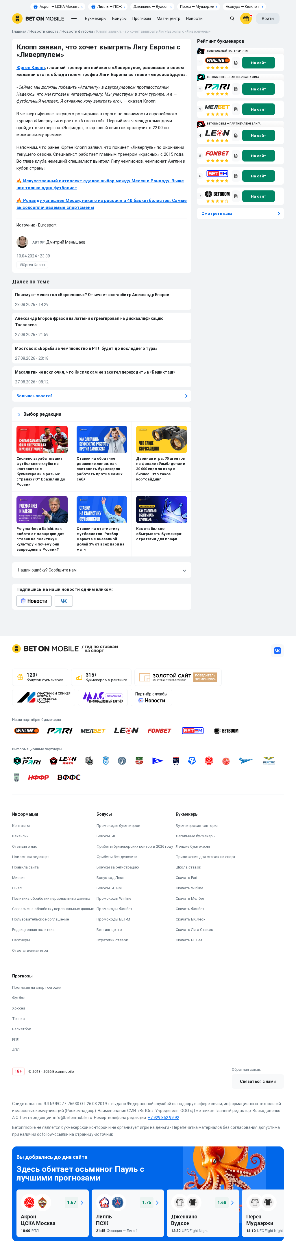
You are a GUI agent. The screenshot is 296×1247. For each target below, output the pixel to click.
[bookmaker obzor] (236, 62)
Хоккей (18, 1008)
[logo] (38, 18)
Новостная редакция (30, 857)
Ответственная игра (30, 950)
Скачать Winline (189, 888)
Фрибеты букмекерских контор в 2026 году (135, 846)
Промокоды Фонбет (114, 909)
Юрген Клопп (30, 67)
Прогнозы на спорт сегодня (36, 987)
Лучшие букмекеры (193, 846)
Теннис (18, 1018)
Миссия (18, 877)
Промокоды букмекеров (118, 825)
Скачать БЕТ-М (189, 940)
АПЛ (16, 1050)
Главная (19, 31)
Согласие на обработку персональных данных (53, 909)
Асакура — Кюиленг (243, 6)
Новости (194, 18)
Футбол (18, 998)
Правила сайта (25, 867)
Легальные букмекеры (196, 836)
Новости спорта (43, 31)
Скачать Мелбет (190, 898)
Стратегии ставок (112, 940)
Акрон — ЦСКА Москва (59, 6)
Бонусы (119, 18)
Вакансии (20, 836)
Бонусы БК (106, 836)
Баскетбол (21, 1029)
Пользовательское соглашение (40, 919)
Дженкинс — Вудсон (151, 6)
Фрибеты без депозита (117, 857)
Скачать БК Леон (191, 919)
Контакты (21, 825)
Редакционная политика (33, 929)
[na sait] (258, 62)
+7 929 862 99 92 (163, 1117)
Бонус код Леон (110, 877)
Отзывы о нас (24, 846)
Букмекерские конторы (197, 825)
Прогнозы (141, 18)
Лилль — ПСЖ (109, 6)
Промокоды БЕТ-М (113, 919)
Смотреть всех (216, 213)
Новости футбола (77, 31)
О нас (17, 888)
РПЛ (15, 1039)
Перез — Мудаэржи (197, 6)
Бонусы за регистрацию (118, 867)
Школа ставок (188, 867)
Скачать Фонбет (190, 909)
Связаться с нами (258, 1081)
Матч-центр (168, 18)
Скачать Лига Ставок (194, 929)
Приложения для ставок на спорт (206, 857)
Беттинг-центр (109, 929)
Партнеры (21, 940)
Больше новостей (34, 396)
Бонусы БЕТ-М (109, 888)
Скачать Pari (186, 877)
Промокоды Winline (114, 898)
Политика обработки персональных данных (51, 898)
